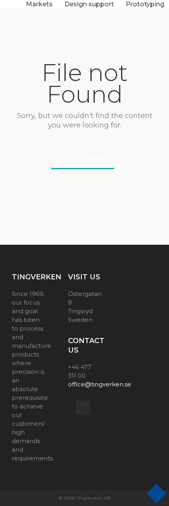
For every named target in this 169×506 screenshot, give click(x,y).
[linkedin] (83, 408)
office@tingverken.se (99, 384)
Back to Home (83, 159)
